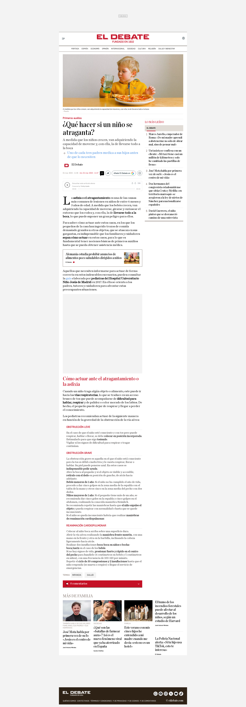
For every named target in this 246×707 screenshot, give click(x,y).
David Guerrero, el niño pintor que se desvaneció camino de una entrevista (163, 214)
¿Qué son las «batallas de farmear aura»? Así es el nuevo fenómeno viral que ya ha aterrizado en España (108, 637)
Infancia (76, 575)
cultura (142, 49)
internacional (118, 49)
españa (85, 49)
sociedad (131, 49)
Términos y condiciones (101, 701)
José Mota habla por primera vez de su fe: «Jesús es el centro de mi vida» (165, 174)
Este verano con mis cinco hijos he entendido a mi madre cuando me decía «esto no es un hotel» (137, 637)
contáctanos (83, 701)
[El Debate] (123, 36)
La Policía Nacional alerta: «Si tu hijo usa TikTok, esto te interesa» (168, 644)
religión (152, 49)
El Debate (77, 164)
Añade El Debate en (122, 173)
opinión (105, 49)
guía (69, 278)
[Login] (183, 38)
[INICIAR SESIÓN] (183, 38)
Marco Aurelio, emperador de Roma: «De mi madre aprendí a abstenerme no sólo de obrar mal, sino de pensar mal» (166, 139)
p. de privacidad (120, 701)
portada (75, 49)
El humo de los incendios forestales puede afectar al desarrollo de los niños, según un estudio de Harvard (168, 611)
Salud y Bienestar (166, 49)
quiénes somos (69, 701)
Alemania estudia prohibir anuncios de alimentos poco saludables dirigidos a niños (94, 256)
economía (95, 49)
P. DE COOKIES (133, 701)
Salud (90, 575)
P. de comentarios (148, 701)
